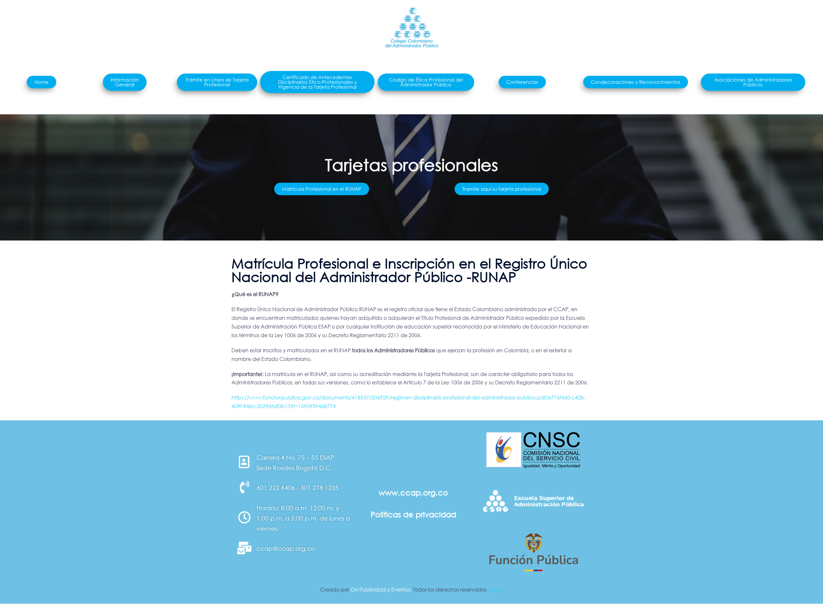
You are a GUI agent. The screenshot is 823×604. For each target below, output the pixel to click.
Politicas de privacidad (413, 514)
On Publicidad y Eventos (380, 589)
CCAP (495, 589)
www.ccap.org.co (413, 492)
